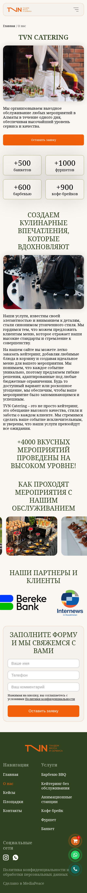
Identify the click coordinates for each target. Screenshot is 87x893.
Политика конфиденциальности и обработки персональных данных (36, 871)
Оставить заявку (43, 140)
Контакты (12, 810)
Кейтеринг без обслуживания (55, 785)
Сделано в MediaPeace (23, 883)
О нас (8, 783)
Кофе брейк (52, 810)
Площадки (13, 801)
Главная (9, 26)
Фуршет (48, 819)
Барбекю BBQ (53, 774)
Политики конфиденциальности (50, 699)
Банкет (47, 828)
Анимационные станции (56, 799)
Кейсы (9, 792)
